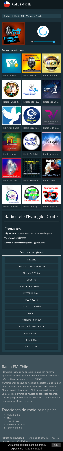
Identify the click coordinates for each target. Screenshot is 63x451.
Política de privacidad (13, 437)
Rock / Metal (31, 346)
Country (31, 280)
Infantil (31, 259)
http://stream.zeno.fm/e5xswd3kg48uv (34, 233)
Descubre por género (31, 252)
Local (31, 313)
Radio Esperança (51, 206)
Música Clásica (31, 273)
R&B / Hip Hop (31, 333)
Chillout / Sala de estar (31, 266)
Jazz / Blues (31, 300)
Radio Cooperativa (16, 424)
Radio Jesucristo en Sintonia (17, 180)
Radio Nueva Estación (14, 154)
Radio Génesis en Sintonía (16, 206)
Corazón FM (13, 421)
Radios (7, 16)
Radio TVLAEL (30, 75)
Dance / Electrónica (31, 286)
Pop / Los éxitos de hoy (31, 326)
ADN (9, 418)
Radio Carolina (14, 427)
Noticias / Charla (31, 320)
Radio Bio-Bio (13, 414)
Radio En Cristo (31, 154)
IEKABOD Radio (11, 127)
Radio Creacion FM (33, 127)
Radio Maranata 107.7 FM (36, 180)
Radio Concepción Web (35, 206)
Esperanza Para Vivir (33, 101)
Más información (34, 448)
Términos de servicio (37, 437)
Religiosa (31, 340)
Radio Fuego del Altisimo (16, 101)
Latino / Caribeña (31, 306)
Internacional (31, 293)
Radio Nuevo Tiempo (14, 75)
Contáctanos (23, 441)
